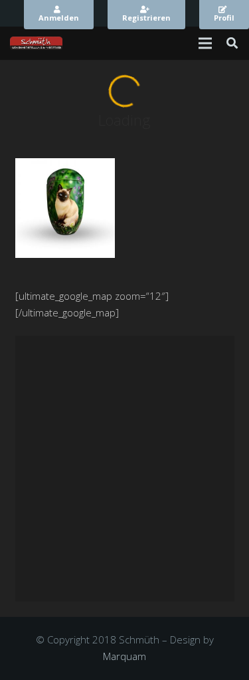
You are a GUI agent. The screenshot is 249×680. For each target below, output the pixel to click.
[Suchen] (232, 43)
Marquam (124, 656)
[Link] (36, 43)
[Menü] (205, 43)
